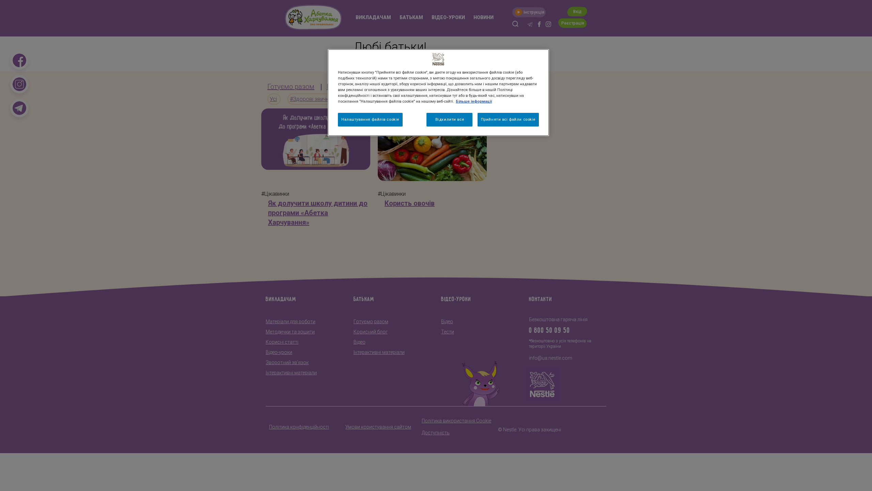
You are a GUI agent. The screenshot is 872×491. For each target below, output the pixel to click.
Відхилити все (449, 119)
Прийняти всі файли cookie (508, 119)
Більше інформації (474, 101)
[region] (438, 92)
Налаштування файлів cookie (370, 119)
